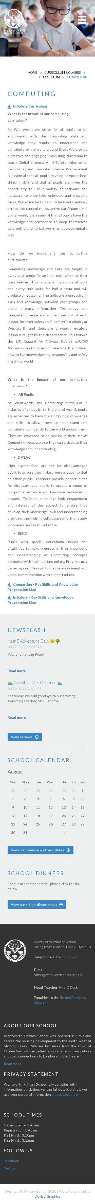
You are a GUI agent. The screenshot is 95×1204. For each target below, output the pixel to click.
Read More (12, 1064)
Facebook (11, 1161)
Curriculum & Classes (62, 73)
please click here (65, 1094)
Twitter (10, 1168)
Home (32, 73)
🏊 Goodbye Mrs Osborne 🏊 (35, 682)
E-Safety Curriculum (30, 106)
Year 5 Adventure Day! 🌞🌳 (34, 641)
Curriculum (49, 77)
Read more (17, 671)
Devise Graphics (48, 1196)
